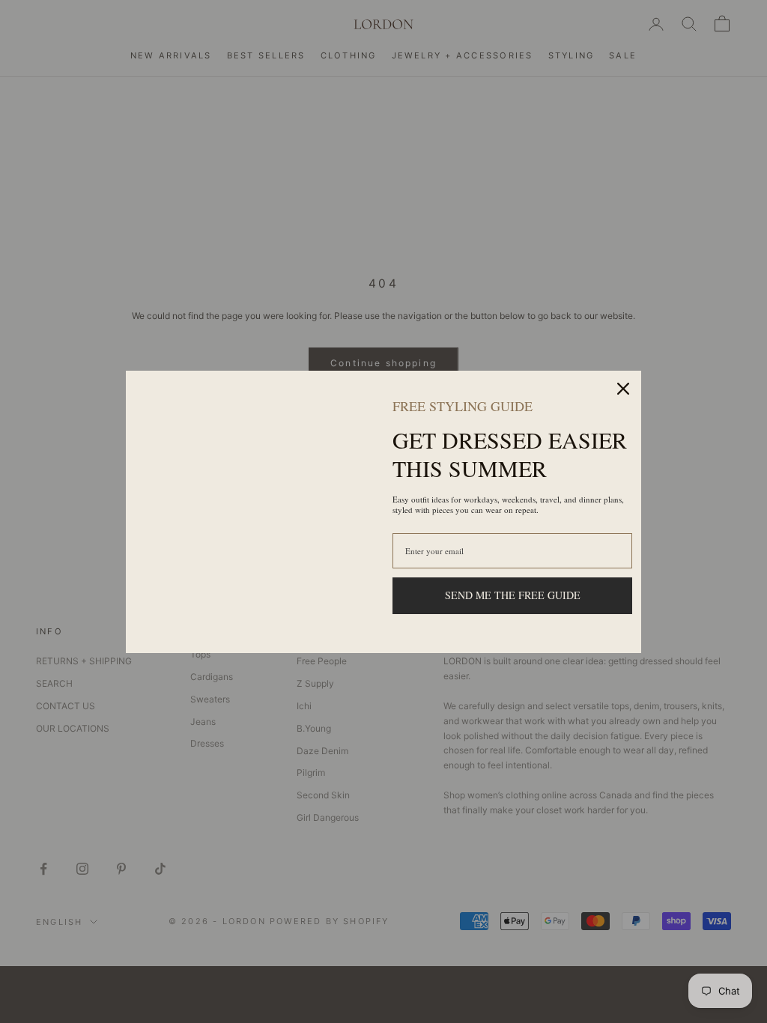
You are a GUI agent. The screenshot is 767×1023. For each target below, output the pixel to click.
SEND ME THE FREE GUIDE (512, 595)
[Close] (623, 388)
